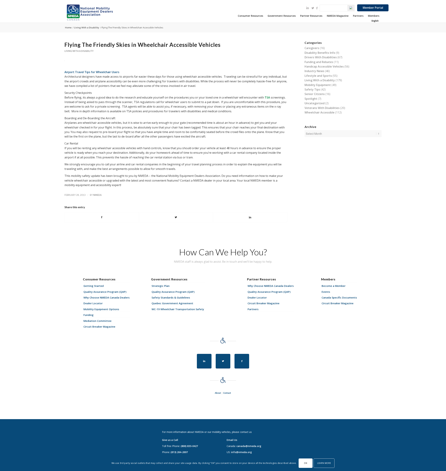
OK (305, 463)
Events (326, 291)
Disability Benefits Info (320, 53)
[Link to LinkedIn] (307, 7)
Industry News (314, 71)
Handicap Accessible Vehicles (324, 66)
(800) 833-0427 (189, 446)
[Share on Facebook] (102, 217)
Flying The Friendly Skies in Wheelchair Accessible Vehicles (142, 44)
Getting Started (93, 286)
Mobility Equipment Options (101, 309)
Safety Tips (312, 89)
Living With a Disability (79, 51)
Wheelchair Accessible (319, 112)
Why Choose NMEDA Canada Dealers (106, 297)
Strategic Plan (161, 286)
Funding (88, 315)
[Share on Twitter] (176, 217)
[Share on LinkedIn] (250, 217)
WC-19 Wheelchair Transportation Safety (178, 309)
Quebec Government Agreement (172, 303)
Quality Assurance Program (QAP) (104, 291)
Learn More (324, 463)
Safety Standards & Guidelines (171, 297)
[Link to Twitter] (312, 8)
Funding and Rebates (319, 62)
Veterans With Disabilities (322, 108)
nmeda (97, 195)
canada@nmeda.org (248, 446)
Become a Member (333, 286)
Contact (227, 392)
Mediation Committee (97, 321)
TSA (267, 97)
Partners (253, 309)
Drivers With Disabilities (321, 57)
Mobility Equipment (318, 85)
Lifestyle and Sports (318, 76)
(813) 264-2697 (179, 452)
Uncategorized (315, 103)
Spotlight (311, 99)
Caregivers (312, 48)
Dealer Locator (93, 303)
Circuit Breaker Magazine (99, 326)
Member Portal (373, 8)
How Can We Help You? (223, 252)
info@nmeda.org (241, 452)
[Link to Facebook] (316, 8)
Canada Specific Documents (339, 297)
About (218, 392)
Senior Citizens (315, 94)
